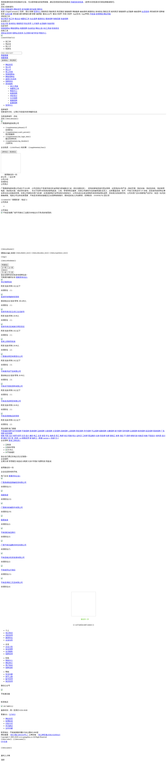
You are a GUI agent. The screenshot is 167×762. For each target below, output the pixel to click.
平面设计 (151, 436)
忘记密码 (27, 33)
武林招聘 (64, 431)
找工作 (11, 19)
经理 (19, 436)
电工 (35, 436)
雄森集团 (4, 495)
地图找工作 (25, 19)
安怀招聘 (126, 431)
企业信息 (9, 640)
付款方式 (9, 723)
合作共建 (9, 728)
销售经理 (25, 438)
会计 (11, 436)
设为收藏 (25, 9)
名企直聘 (33, 19)
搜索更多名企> (22, 277)
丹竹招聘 (87, 431)
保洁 (66, 436)
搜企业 (17, 19)
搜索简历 (20, 23)
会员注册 (8, 14)
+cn (20, 438)
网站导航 (107, 14)
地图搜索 (4, 58)
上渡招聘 (71, 431)
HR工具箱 (47, 28)
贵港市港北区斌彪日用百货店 (13, 327)
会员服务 (43, 23)
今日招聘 (13, 98)
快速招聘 (64, 19)
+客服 (40, 438)
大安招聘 (56, 431)
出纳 (98, 436)
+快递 (52, 438)
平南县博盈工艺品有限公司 (12, 582)
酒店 (122, 436)
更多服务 (9, 84)
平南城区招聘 (6, 431)
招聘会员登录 (17, 33)
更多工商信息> (15, 440)
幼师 (108, 436)
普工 (58, 436)
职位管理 (27, 23)
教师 (62, 436)
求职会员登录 (6, 33)
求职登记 (13, 96)
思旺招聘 (79, 431)
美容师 (102, 436)
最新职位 (41, 19)
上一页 (4, 267)
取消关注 (13, 152)
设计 (27, 436)
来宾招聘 (8, 433)
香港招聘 (156, 431)
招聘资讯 (9, 81)
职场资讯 (55, 28)
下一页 (4, 272)
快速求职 (51, 23)
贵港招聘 (33, 431)
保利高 (158, 436)
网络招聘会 (15, 28)
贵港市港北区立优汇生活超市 (13, 312)
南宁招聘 (118, 431)
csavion (45, 438)
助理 (15, 436)
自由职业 (31, 28)
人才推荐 (35, 23)
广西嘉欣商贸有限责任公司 (12, 356)
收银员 (141, 436)
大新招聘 (48, 431)
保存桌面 (33, 9)
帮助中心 (42, 33)
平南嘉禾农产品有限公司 (11, 371)
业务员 (79, 436)
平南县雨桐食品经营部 (10, 416)
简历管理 (9, 681)
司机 (7, 436)
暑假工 (112, 436)
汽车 (9, 438)
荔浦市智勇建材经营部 (10, 297)
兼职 (31, 436)
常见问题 (9, 674)
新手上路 (9, 677)
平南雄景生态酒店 (8, 570)
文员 (23, 436)
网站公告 (39, 28)
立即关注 (5, 152)
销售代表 (134, 436)
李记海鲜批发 (6, 282)
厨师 (128, 436)
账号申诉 (35, 33)
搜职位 (39, 9)
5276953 (12, 714)
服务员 (52, 436)
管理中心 (37, 12)
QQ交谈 (4, 742)
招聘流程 (9, 668)
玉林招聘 (41, 431)
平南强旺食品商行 (8, 532)
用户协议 (9, 665)
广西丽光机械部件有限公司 (12, 507)
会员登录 (145, 12)
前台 (74, 436)
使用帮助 (99, 14)
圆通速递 (4, 520)
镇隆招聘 (102, 431)
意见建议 (9, 726)
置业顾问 (91, 436)
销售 (3, 436)
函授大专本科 (10, 79)
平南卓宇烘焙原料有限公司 (12, 386)
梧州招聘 (141, 431)
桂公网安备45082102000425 (49, 735)
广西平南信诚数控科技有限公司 (13, 545)
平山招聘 (95, 431)
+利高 (16, 438)
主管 (39, 436)
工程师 (85, 436)
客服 (70, 436)
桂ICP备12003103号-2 (19, 735)
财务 (118, 436)
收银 (146, 436)
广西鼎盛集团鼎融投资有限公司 (13, 482)
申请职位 (5, 265)
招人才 (8, 69)
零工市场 (9, 72)
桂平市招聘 (16, 431)
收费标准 (9, 721)
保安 (43, 436)
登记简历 (4, 19)
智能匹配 (56, 19)
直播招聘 (13, 103)
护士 (48, 436)
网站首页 (17, 9)
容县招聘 (149, 431)
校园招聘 (23, 28)
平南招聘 (25, 431)
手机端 (92, 14)
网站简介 (9, 663)
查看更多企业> (15, 476)
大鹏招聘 (110, 431)
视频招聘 (13, 100)
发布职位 (12, 23)
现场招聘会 (5, 28)
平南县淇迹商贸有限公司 (11, 401)
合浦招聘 (133, 431)
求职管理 (9, 635)
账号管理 (9, 679)
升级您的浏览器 (76, 2)
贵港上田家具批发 (8, 341)
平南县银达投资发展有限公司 (13, 557)
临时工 (34, 438)
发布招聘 (9, 649)
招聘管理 (9, 654)
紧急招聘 (49, 19)
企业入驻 (4, 23)
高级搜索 (4, 55)
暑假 (5, 438)
